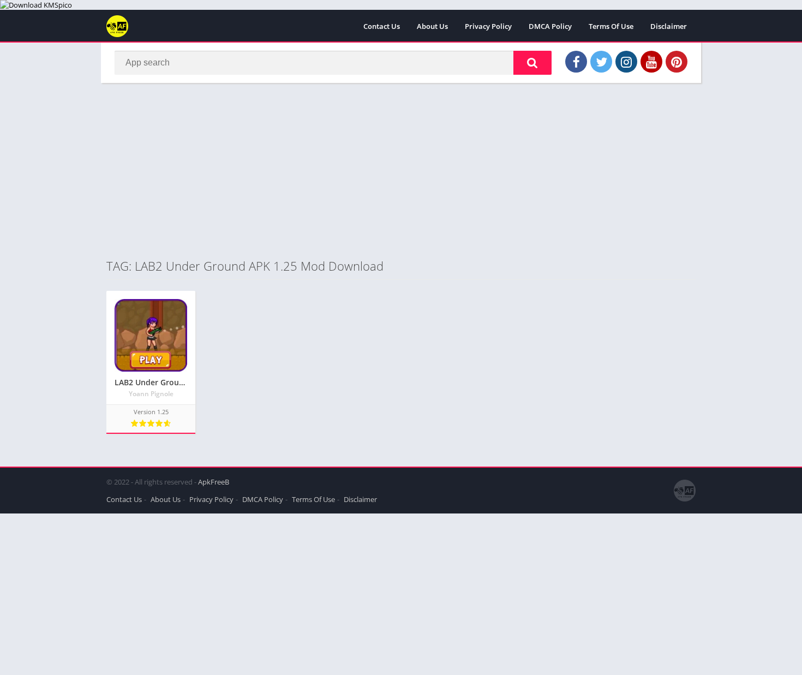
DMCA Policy (550, 26)
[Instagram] (626, 62)
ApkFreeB (213, 482)
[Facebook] (576, 62)
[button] (532, 63)
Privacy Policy (488, 26)
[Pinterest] (676, 62)
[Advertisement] (401, 170)
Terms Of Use (611, 26)
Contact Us (381, 26)
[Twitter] (601, 62)
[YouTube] (651, 62)
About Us (432, 26)
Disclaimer (668, 26)
